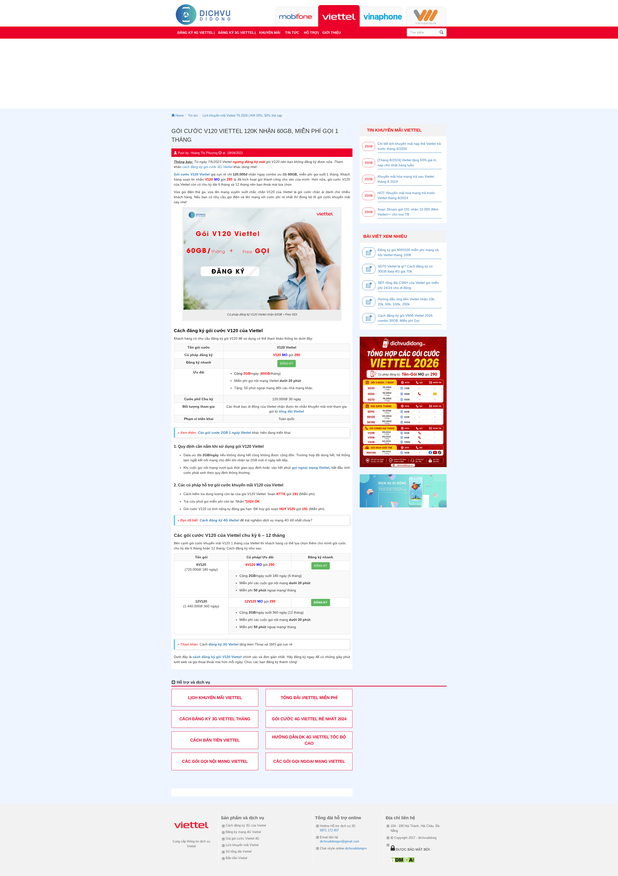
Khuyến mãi (269, 33)
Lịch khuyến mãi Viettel (242, 845)
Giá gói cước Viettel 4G (242, 838)
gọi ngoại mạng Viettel (311, 468)
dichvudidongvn (356, 848)
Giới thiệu (331, 33)
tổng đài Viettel (291, 411)
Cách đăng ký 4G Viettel (219, 520)
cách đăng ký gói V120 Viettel (217, 657)
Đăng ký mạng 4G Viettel (243, 832)
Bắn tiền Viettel (236, 858)
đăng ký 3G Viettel (223, 644)
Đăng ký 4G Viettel (195, 33)
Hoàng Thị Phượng (204, 153)
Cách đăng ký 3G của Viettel (246, 825)
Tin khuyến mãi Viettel (394, 130)
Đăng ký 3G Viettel (236, 33)
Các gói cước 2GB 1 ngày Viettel (224, 432)
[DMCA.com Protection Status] (402, 859)
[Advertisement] (309, 75)
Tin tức (292, 33)
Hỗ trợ (310, 33)
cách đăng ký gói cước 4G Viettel (207, 167)
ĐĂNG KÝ (286, 363)
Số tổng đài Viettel (239, 851)
